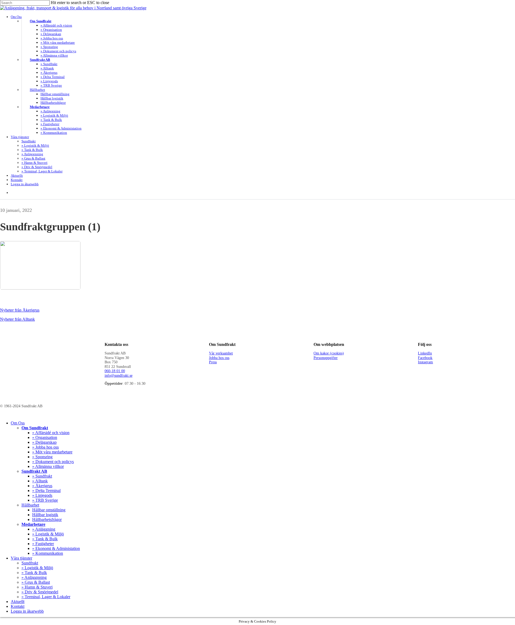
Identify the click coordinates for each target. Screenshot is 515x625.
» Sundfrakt (42, 476)
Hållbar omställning (48, 510)
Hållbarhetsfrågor (47, 519)
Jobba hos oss (219, 358)
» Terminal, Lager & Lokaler (45, 596)
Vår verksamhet (221, 353)
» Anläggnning (34, 577)
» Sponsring (42, 456)
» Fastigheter (43, 543)
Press (213, 362)
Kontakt (17, 606)
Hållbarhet (30, 505)
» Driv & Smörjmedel (39, 592)
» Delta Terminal (46, 490)
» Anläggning (43, 529)
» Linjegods (42, 495)
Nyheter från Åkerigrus (19, 310)
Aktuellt (17, 601)
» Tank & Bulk (45, 539)
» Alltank (40, 481)
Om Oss (18, 423)
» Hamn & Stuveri (37, 587)
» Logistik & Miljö (48, 534)
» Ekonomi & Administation (56, 548)
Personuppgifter (326, 358)
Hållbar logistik (45, 514)
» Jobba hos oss (45, 447)
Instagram (425, 362)
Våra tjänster (21, 558)
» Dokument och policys (53, 461)
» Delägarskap (44, 442)
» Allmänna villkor (48, 466)
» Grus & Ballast (35, 582)
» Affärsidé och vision (50, 432)
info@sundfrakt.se (119, 375)
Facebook (425, 358)
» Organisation (44, 437)
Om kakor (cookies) (329, 353)
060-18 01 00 (115, 371)
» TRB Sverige (45, 500)
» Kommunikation (47, 553)
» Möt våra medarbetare (52, 452)
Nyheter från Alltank (17, 319)
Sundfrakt (29, 563)
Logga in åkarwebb (27, 611)
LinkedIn (425, 353)
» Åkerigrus (42, 485)
